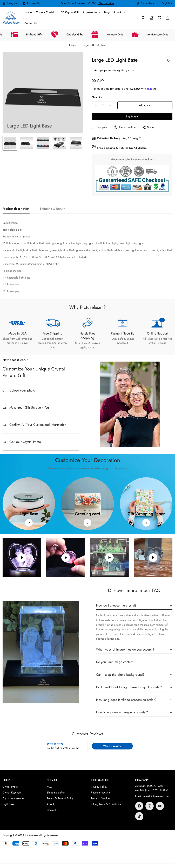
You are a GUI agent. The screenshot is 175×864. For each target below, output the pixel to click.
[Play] (22, 557)
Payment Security (100, 792)
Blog (107, 12)
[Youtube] (160, 806)
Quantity (97, 97)
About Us (119, 12)
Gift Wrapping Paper (146, 514)
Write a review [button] (112, 746)
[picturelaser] (11, 17)
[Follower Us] (139, 806)
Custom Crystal (45, 12)
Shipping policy (56, 792)
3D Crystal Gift (70, 12)
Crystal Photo (10, 787)
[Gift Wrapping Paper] (146, 523)
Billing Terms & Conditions (106, 804)
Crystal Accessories (14, 798)
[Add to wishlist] (168, 60)
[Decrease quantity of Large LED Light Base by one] (95, 105)
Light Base (29, 514)
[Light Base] (29, 523)
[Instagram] (149, 806)
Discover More (106, 3)
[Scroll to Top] (168, 845)
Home (28, 12)
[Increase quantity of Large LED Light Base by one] (110, 105)
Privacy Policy (99, 787)
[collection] (29, 503)
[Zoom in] (76, 59)
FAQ (49, 787)
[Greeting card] (87, 523)
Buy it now (132, 116)
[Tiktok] (139, 816)
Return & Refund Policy (60, 798)
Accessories (90, 12)
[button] (167, 18)
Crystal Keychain (12, 792)
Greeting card (87, 514)
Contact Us (30, 23)
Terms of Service (100, 798)
